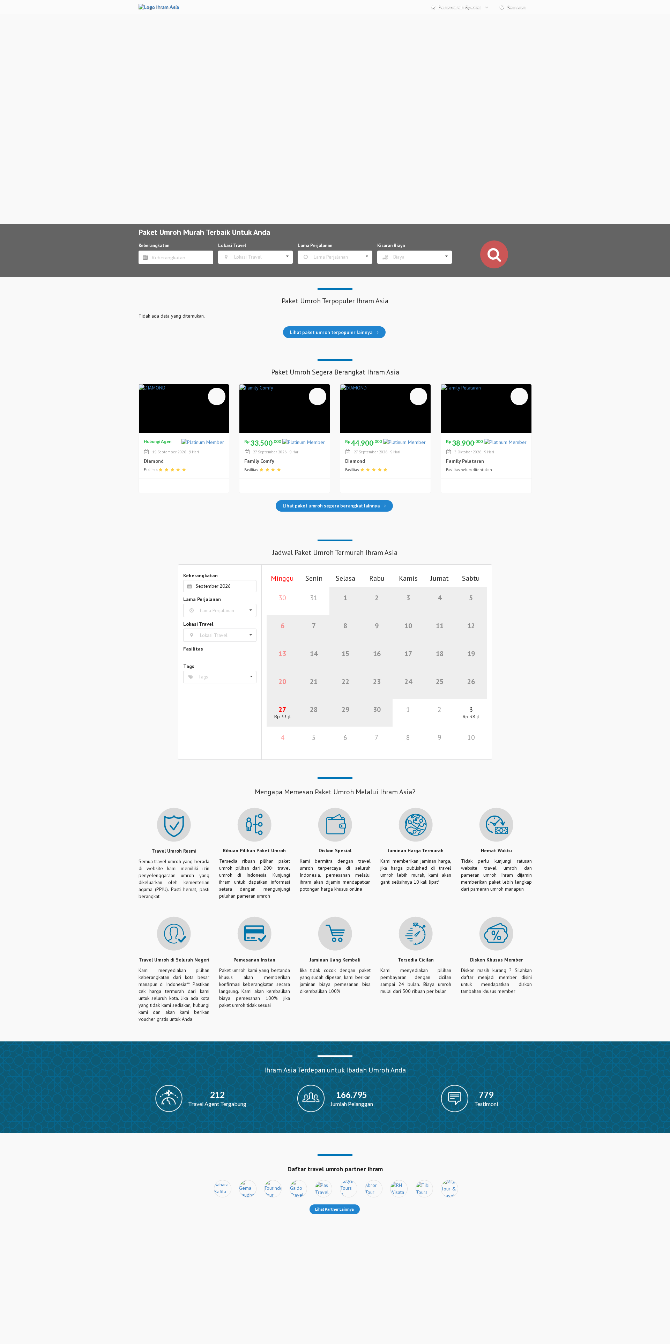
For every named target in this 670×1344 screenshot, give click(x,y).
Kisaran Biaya (391, 245)
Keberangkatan (154, 245)
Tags (188, 666)
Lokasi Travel (232, 245)
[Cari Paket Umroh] (494, 254)
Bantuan (516, 7)
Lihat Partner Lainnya (334, 1209)
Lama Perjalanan (315, 245)
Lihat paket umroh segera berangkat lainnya (332, 505)
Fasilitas (193, 649)
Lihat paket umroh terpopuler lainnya (331, 332)
